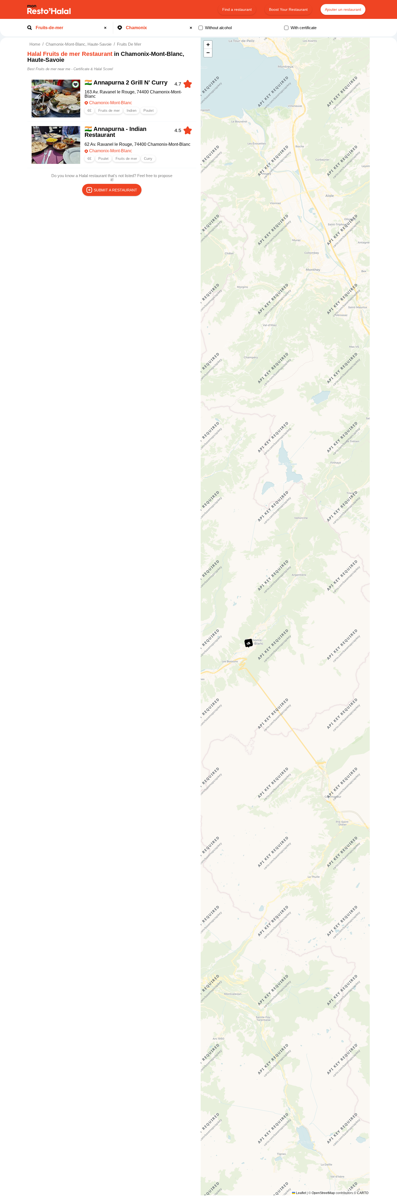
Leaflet (300, 1193)
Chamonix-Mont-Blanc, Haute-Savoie (79, 44)
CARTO (362, 1193)
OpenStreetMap (323, 1193)
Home (34, 44)
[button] (248, 644)
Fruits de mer (129, 44)
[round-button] (106, 28)
